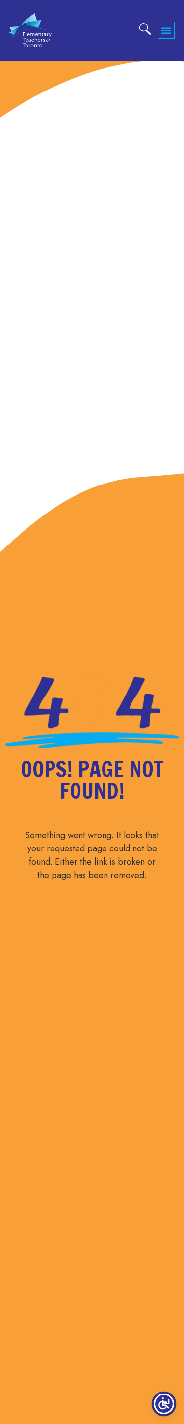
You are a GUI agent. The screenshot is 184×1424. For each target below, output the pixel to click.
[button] (166, 30)
